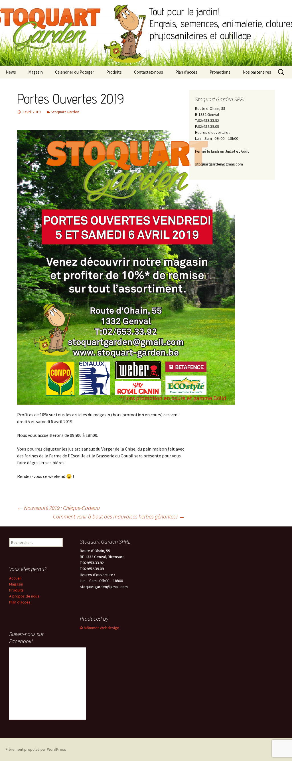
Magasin (35, 72)
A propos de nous (24, 596)
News (11, 72)
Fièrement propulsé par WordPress (36, 749)
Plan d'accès (20, 602)
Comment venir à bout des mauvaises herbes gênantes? (119, 516)
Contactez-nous (148, 72)
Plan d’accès (186, 72)
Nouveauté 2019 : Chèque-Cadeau (58, 507)
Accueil (15, 578)
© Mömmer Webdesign (99, 627)
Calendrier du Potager (74, 72)
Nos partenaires (257, 72)
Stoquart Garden (65, 111)
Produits (114, 72)
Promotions (220, 72)
